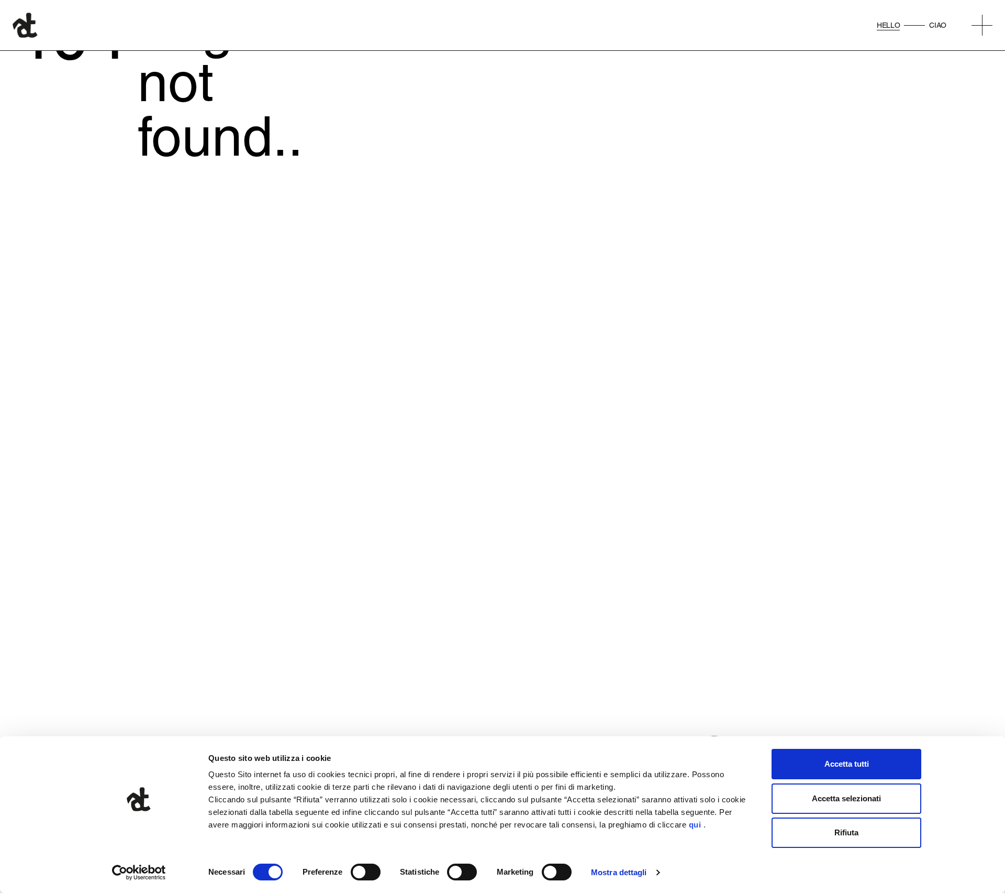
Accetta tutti (846, 763)
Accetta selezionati (846, 798)
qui (695, 824)
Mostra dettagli (619, 872)
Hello (888, 25)
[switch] (366, 872)
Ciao (937, 25)
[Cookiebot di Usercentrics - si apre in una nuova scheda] (139, 872)
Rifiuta (846, 832)
